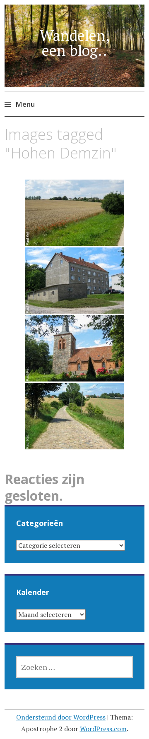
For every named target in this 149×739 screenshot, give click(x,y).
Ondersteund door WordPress (61, 717)
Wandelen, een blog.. (75, 43)
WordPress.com (103, 728)
